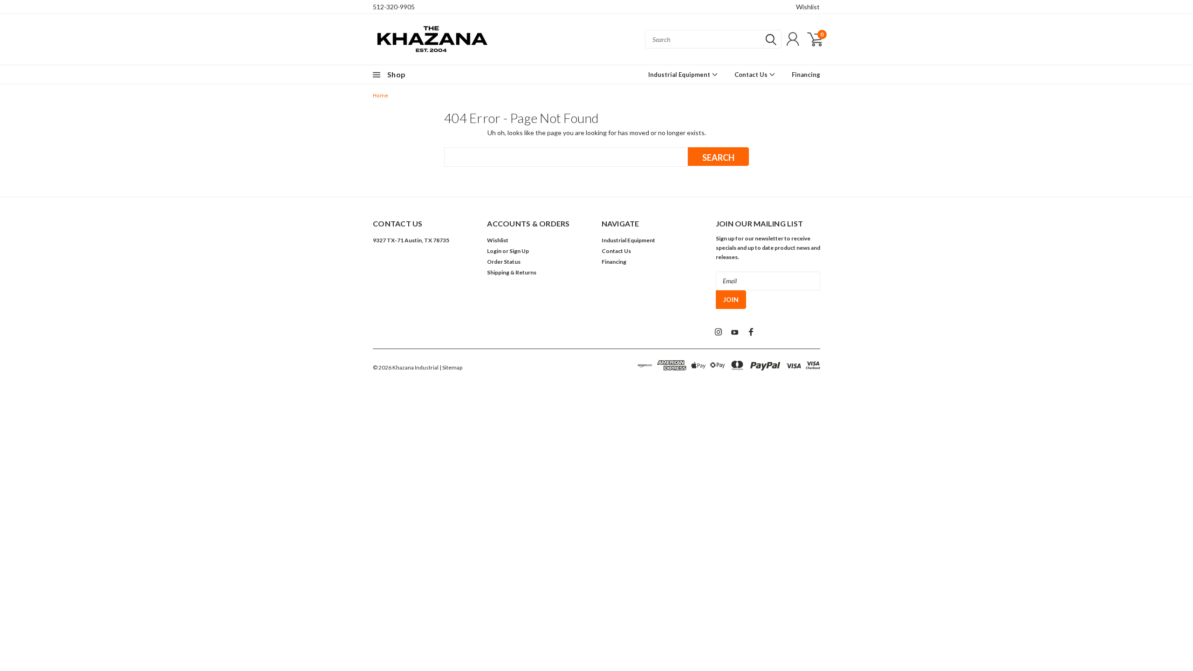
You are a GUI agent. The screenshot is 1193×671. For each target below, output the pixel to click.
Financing (806, 74)
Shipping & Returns (511, 272)
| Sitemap (450, 367)
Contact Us (751, 74)
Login (494, 250)
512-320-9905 (394, 7)
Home (380, 96)
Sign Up (519, 250)
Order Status (504, 261)
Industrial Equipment (680, 74)
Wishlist (808, 7)
